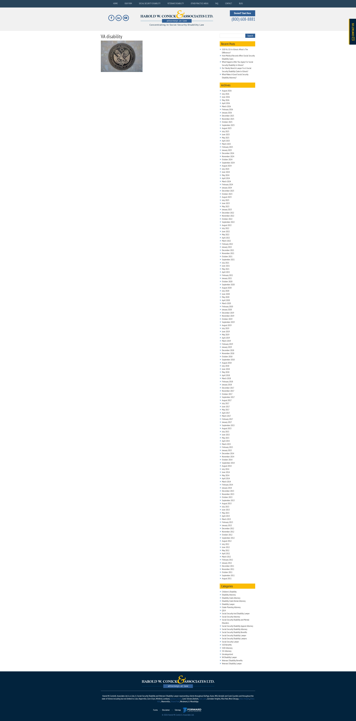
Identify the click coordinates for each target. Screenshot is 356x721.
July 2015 (225, 431)
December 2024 (228, 153)
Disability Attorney (229, 594)
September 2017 (228, 397)
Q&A (224, 610)
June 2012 (226, 547)
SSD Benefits (227, 644)
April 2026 (226, 103)
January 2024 (227, 187)
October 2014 (227, 459)
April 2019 (226, 337)
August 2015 (227, 428)
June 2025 (226, 134)
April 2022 (226, 237)
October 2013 (227, 497)
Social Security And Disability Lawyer (236, 613)
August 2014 (227, 465)
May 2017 (225, 409)
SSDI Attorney (227, 648)
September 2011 (228, 575)
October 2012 (227, 534)
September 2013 (228, 500)
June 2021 (226, 265)
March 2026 (226, 106)
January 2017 (227, 422)
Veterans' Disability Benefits (232, 660)
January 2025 (227, 150)
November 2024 (228, 156)
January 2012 (227, 562)
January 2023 (227, 209)
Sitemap (178, 709)
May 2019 (225, 334)
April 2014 (226, 478)
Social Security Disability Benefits (234, 632)
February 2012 (227, 559)
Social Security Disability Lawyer (234, 635)
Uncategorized (227, 654)
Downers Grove (176, 698)
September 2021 (228, 259)
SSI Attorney (226, 651)
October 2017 (227, 394)
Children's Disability (229, 591)
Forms (155, 709)
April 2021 (226, 272)
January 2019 (227, 347)
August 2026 (227, 90)
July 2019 (225, 328)
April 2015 (226, 440)
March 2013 (226, 519)
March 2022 (226, 240)
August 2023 (227, 197)
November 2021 (228, 253)
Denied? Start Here (242, 13)
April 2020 (226, 300)
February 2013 (227, 522)
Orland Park (175, 701)
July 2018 (225, 365)
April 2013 (226, 515)
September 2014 (228, 462)
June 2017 (226, 406)
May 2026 (225, 100)
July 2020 (225, 290)
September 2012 (228, 537)
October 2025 (227, 121)
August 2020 (227, 287)
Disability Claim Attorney (231, 597)
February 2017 (227, 419)
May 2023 (225, 206)
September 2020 (228, 284)
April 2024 (226, 178)
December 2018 (228, 350)
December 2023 (228, 190)
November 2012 (228, 531)
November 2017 (228, 390)
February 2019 (227, 344)
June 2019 (226, 331)
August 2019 (227, 325)
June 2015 (226, 434)
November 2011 (228, 569)
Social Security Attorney (231, 616)
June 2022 (226, 231)
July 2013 (225, 506)
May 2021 (225, 269)
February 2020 (227, 306)
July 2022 (225, 228)
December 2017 (228, 387)
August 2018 (227, 362)
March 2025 (226, 143)
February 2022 (227, 244)
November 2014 (228, 456)
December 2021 (228, 250)
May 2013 (225, 512)
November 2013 (228, 494)
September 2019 (228, 322)
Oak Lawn (202, 698)
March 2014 (226, 481)
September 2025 (228, 125)
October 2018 (227, 356)
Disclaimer (166, 709)
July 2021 (225, 262)
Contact (228, 3)
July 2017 (225, 403)
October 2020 (227, 281)
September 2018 (228, 359)
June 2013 (226, 509)
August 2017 (227, 400)
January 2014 (227, 487)
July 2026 (225, 93)
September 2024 (228, 162)
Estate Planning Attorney (231, 607)
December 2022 (228, 212)
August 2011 (227, 578)
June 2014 (226, 472)
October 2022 (227, 218)
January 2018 (227, 384)
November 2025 (228, 118)
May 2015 (225, 437)
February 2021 (227, 275)
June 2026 (226, 96)
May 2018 (225, 372)
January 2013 (227, 525)
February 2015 (227, 447)
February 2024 (227, 184)
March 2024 (226, 181)
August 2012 (227, 540)
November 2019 (228, 315)
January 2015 (227, 450)
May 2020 (225, 297)
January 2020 (227, 309)
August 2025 (227, 128)
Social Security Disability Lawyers (234, 638)
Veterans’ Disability (175, 3)
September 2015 (228, 425)
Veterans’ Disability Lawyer (232, 663)
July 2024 (225, 168)
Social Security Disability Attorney (234, 629)
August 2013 (227, 503)
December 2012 (228, 528)
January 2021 (227, 278)
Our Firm (128, 3)
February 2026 (227, 109)
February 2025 (227, 147)
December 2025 (228, 115)
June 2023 (226, 203)
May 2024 (225, 175)
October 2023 (227, 193)
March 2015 (226, 444)
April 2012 (226, 553)
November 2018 (228, 353)
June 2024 (226, 172)
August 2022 (227, 225)
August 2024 (227, 165)
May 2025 (225, 137)
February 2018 (227, 381)
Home (115, 3)
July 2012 (225, 544)
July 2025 (225, 131)
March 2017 (226, 415)
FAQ (216, 3)
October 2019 (227, 319)
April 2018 (226, 375)
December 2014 (228, 453)
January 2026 (227, 112)
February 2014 (227, 484)
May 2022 (225, 234)
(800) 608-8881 (243, 19)
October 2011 (227, 572)
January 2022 (227, 247)
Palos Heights (244, 698)
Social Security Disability (149, 3)
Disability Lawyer (228, 604)
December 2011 (228, 566)
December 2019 (228, 312)
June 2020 (226, 294)
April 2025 (226, 140)
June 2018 (226, 369)
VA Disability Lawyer (229, 657)
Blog (241, 3)
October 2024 (227, 159)
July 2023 (225, 200)
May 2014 (225, 475)
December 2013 (228, 490)
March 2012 (226, 556)
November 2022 (228, 215)
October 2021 (227, 256)
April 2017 (226, 412)
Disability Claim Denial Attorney (234, 601)
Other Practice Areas (199, 3)
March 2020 (226, 303)
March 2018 (226, 378)
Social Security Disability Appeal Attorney (237, 626)
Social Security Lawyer (230, 641)
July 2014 (225, 469)
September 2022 (228, 222)
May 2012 (225, 550)
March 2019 (226, 340)
